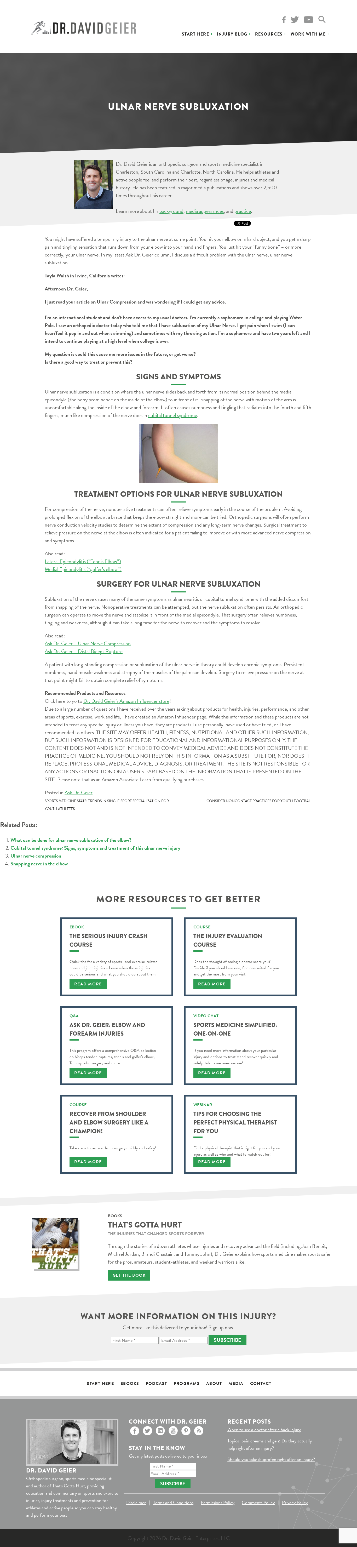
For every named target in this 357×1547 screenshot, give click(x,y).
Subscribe (227, 1340)
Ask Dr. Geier (79, 792)
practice (242, 211)
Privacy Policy (295, 1502)
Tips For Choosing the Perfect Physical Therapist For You (235, 1122)
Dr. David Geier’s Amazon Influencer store (126, 701)
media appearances (205, 211)
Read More (88, 984)
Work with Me (308, 34)
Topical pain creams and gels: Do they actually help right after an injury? (269, 1444)
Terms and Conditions (173, 1502)
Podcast (156, 1383)
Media (235, 1383)
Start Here (195, 34)
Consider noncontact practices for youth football (259, 801)
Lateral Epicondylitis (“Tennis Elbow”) (83, 561)
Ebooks (129, 1383)
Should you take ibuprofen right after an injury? (271, 1459)
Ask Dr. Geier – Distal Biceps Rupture (84, 651)
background (171, 211)
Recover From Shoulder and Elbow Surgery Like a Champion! (109, 1122)
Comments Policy (258, 1502)
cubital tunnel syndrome (172, 415)
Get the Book (129, 1275)
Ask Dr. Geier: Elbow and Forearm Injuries (107, 1029)
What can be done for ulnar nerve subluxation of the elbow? (70, 840)
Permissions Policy (217, 1502)
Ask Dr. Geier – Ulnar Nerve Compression (88, 643)
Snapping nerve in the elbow (39, 863)
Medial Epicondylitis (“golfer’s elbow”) (83, 569)
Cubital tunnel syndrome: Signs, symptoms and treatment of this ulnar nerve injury (95, 848)
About (214, 1383)
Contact (261, 1383)
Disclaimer (136, 1502)
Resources (269, 34)
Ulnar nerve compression (35, 856)
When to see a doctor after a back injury (264, 1429)
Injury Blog (232, 34)
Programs (187, 1383)
